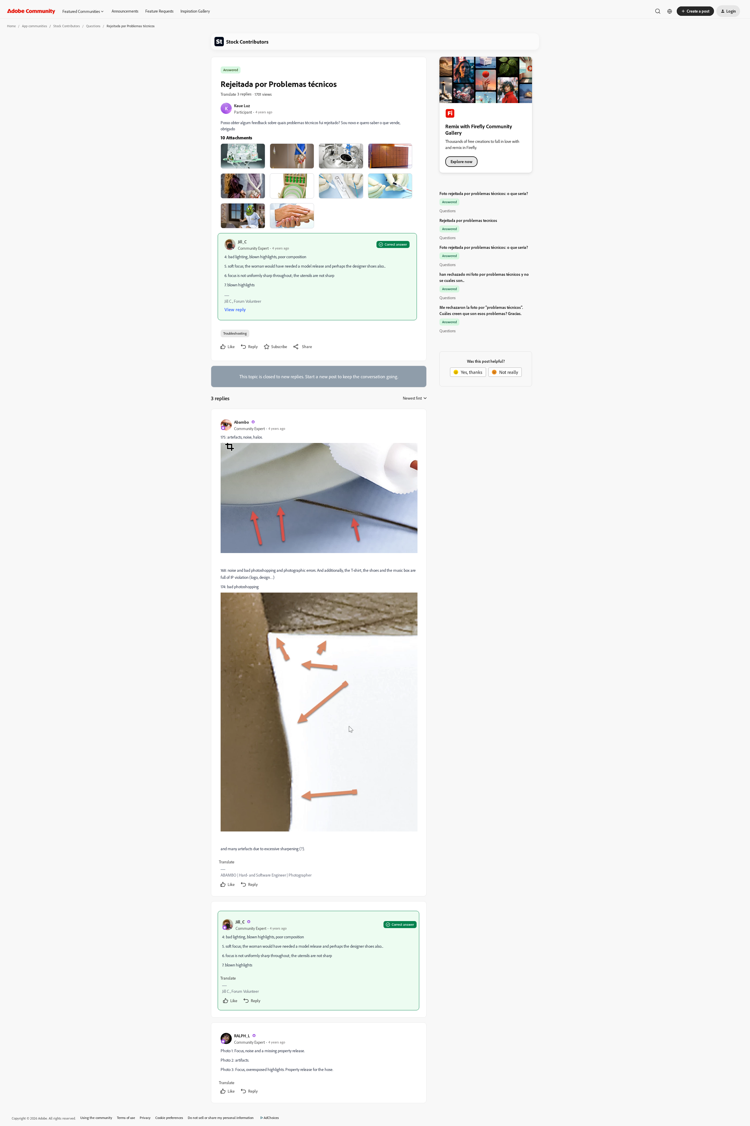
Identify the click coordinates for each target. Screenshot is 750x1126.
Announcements (125, 10)
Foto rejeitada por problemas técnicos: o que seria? (483, 193)
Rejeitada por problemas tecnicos (468, 220)
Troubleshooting (235, 333)
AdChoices (271, 1117)
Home (11, 26)
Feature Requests (159, 10)
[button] (695, 11)
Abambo (241, 422)
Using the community (96, 1117)
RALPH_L (242, 1035)
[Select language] (669, 11)
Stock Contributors (66, 26)
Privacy (145, 1117)
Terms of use (126, 1117)
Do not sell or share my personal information (221, 1117)
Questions (93, 26)
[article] (318, 653)
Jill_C (242, 241)
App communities (34, 26)
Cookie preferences (169, 1117)
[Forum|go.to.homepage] (31, 11)
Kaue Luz (242, 105)
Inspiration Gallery (195, 10)
